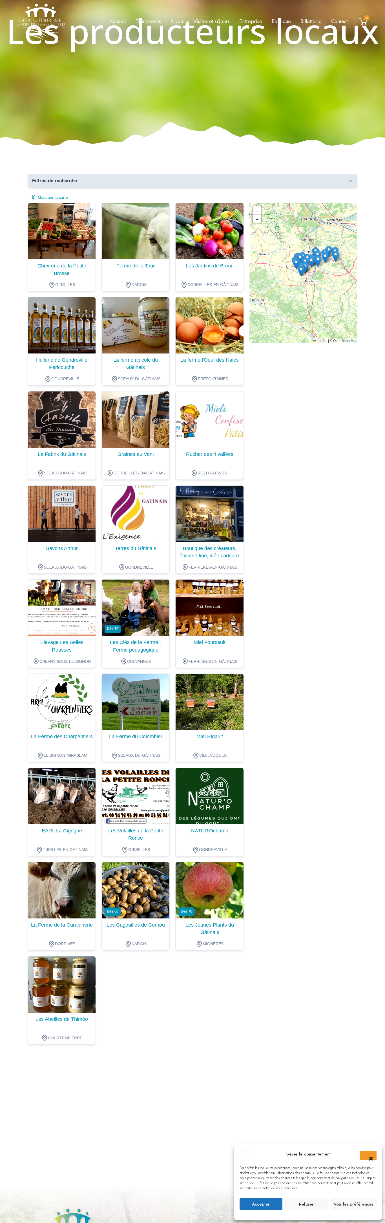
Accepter (261, 1204)
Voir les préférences (353, 1204)
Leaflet (321, 341)
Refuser (306, 1204)
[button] (368, 1155)
